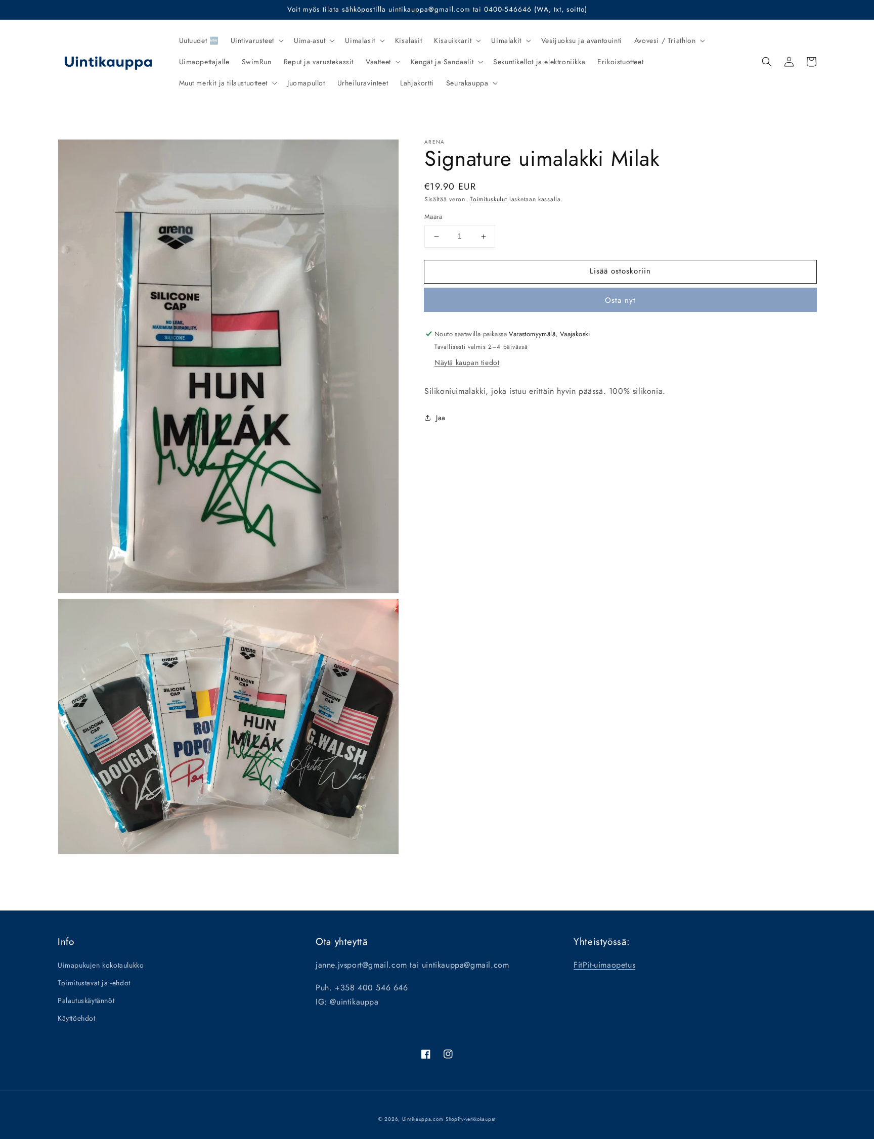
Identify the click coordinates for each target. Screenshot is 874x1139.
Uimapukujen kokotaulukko (101, 965)
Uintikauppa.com (423, 1119)
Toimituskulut (488, 199)
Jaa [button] (441, 418)
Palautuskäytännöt (86, 1000)
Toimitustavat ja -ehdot (94, 983)
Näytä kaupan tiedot (466, 362)
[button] (256, 40)
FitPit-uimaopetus (604, 965)
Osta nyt (620, 300)
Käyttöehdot (77, 1018)
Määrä (433, 217)
